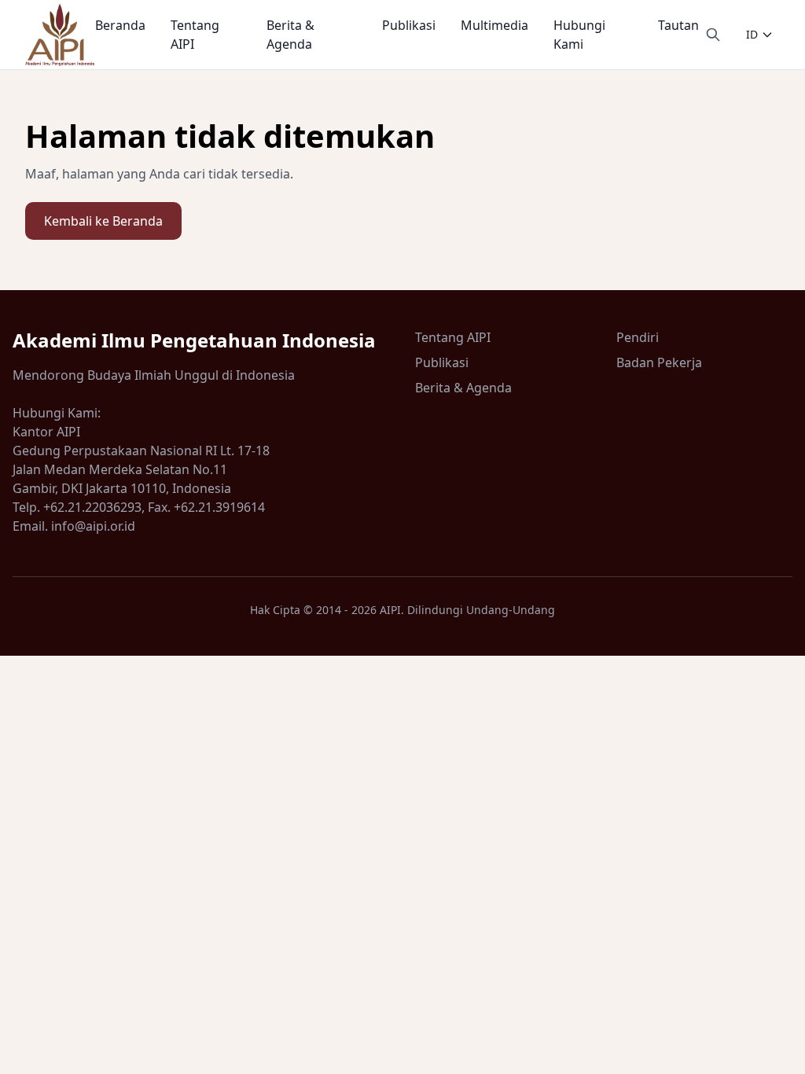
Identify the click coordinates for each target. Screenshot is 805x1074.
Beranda (120, 25)
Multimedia (494, 25)
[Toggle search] (713, 34)
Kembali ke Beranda (103, 221)
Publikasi (409, 25)
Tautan (678, 25)
